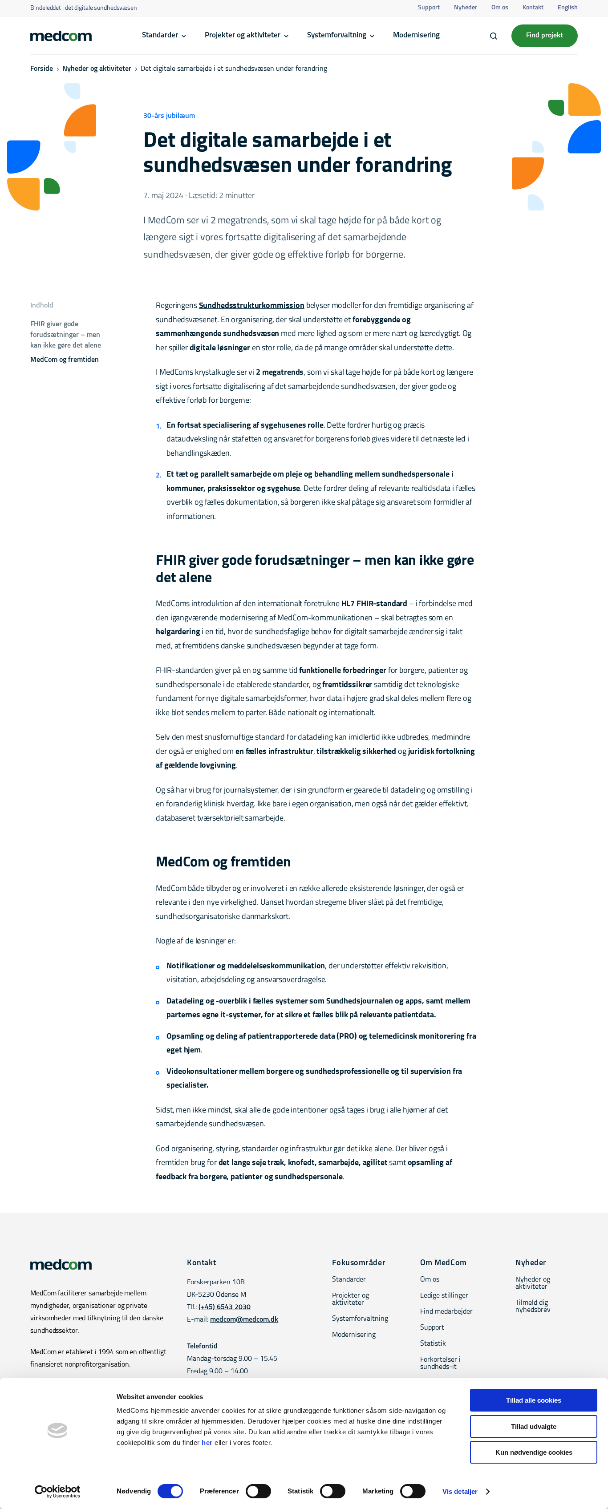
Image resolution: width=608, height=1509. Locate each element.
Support (429, 7)
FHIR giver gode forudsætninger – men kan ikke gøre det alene (65, 335)
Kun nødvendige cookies (533, 1452)
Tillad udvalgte (533, 1426)
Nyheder (465, 7)
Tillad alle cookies (533, 1400)
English (568, 7)
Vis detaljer (460, 1491)
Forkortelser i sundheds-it (440, 1363)
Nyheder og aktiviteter (96, 69)
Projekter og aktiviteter (242, 35)
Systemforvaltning (336, 35)
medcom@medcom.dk (244, 1319)
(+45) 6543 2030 (225, 1307)
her (207, 1442)
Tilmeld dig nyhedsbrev (533, 1306)
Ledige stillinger (444, 1295)
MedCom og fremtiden (64, 360)
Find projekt (544, 35)
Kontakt (533, 7)
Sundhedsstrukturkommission (251, 306)
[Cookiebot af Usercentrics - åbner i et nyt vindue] (58, 1491)
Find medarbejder (446, 1311)
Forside (41, 69)
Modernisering (416, 35)
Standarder (160, 35)
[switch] (258, 1491)
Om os (499, 7)
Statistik (433, 1343)
